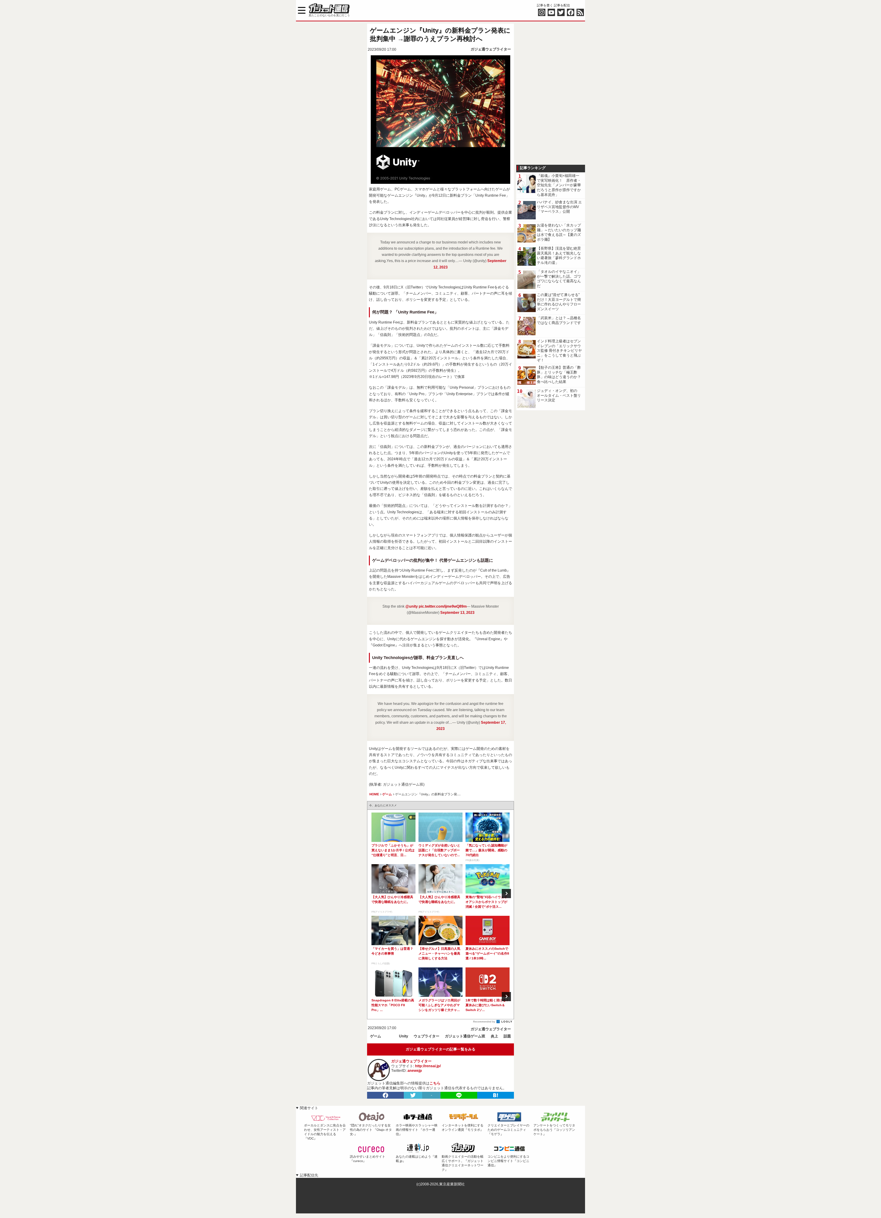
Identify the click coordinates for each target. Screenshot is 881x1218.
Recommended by (484, 1021)
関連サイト (309, 1108)
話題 (507, 1036)
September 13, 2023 (457, 613)
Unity (403, 1036)
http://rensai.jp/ (428, 1066)
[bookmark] (495, 1095)
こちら (434, 1083)
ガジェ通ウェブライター (491, 49)
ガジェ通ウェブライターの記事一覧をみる (440, 1049)
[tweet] (413, 1095)
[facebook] (385, 1095)
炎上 (494, 1036)
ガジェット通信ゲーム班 (465, 1036)
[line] (458, 1095)
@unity (411, 606)
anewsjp (414, 1071)
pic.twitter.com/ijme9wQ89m (443, 606)
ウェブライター (426, 1036)
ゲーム (375, 1036)
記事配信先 (309, 1175)
